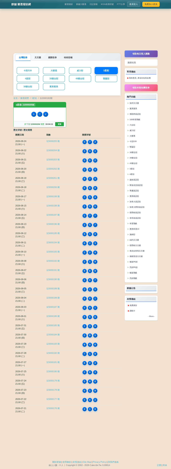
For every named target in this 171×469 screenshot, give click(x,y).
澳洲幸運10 (134, 229)
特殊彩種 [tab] (68, 57)
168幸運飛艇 (134, 119)
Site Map (87, 462)
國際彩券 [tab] (52, 57)
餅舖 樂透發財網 (21, 4)
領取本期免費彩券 (141, 88)
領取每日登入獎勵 (141, 54)
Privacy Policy (99, 462)
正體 (159, 465)
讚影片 (132, 311)
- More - (151, 316)
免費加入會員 (151, 4)
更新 (59, 124)
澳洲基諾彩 (134, 196)
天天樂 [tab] (38, 57)
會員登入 (133, 4)
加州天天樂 (134, 103)
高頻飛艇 (133, 278)
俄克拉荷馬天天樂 (137, 251)
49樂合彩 (80, 78)
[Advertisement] (85, 31)
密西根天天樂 (135, 245)
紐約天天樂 (134, 240)
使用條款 (67, 462)
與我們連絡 (113, 462)
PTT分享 (121, 4)
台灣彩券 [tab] (23, 57)
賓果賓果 (54, 86)
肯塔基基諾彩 (135, 218)
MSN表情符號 (107, 4)
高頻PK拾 (133, 267)
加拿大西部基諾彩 (137, 207)
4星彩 (27, 78)
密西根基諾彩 (135, 212)
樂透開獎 (24, 98)
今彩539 (28, 70)
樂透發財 (69, 4)
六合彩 (132, 125)
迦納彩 (132, 234)
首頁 (15, 98)
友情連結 (77, 462)
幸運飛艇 (133, 223)
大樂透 (54, 70)
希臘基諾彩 (134, 191)
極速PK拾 (133, 262)
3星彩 (106, 70)
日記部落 (94, 4)
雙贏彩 (106, 78)
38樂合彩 (27, 86)
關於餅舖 (56, 462)
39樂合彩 (53, 78)
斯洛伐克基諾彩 (136, 185)
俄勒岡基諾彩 (135, 114)
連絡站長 (131, 62)
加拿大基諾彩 (135, 202)
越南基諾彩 (134, 180)
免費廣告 (133, 305)
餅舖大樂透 (81, 4)
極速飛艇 (133, 273)
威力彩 (80, 70)
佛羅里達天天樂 (136, 256)
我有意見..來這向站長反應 (140, 78)
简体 (165, 465)
